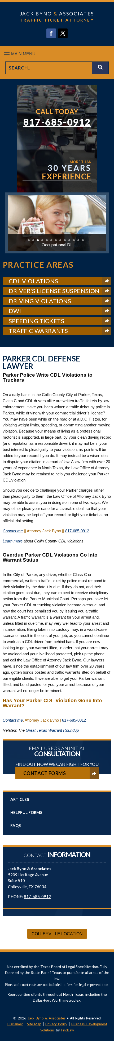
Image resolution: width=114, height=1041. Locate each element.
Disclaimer (15, 1024)
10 (69, 240)
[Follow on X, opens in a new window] (63, 33)
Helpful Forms (26, 812)
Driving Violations (40, 301)
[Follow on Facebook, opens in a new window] (51, 33)
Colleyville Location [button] (57, 934)
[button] (57, 54)
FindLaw (67, 1030)
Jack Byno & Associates (46, 1018)
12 (78, 240)
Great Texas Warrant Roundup (52, 730)
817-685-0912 (57, 121)
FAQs (15, 825)
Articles (19, 799)
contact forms (44, 773)
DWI (15, 310)
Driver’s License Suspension (54, 290)
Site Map (34, 1024)
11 (74, 240)
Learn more (13, 541)
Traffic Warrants (38, 330)
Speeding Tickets (36, 320)
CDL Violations (33, 281)
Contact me (13, 531)
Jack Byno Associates (57, 14)
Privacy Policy (56, 1024)
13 (83, 240)
